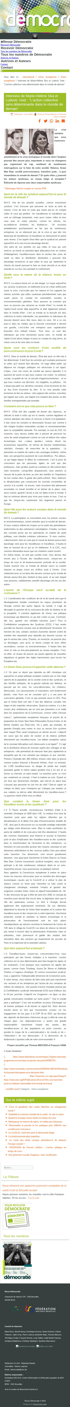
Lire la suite (33, 1198)
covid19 (10, 1089)
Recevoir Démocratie (10, 45)
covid (16, 1089)
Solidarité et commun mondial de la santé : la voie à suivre (36, 1114)
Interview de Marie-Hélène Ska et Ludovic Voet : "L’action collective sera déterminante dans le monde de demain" (34, 102)
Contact (4, 64)
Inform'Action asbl (39, 1404)
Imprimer (63, 117)
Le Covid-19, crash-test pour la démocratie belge (31, 1132)
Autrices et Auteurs (10, 58)
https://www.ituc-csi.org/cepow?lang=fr (48, 1076)
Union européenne (47, 77)
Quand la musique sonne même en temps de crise (32, 1118)
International (28, 77)
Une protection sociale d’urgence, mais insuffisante (32, 1155)
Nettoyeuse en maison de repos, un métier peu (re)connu (35, 1121)
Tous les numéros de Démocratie (16, 51)
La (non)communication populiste (24, 1136)
